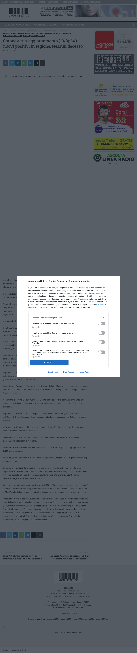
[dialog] (68, 326)
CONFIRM (49, 362)
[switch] (101, 323)
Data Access (68, 372)
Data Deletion (53, 372)
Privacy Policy (84, 372)
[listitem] (68, 317)
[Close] (114, 281)
